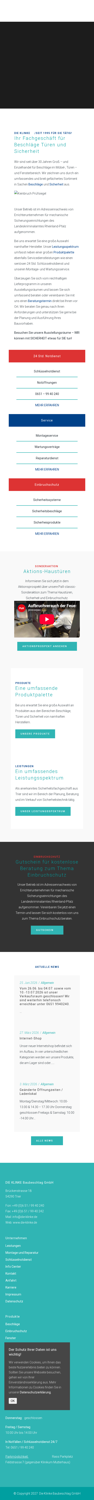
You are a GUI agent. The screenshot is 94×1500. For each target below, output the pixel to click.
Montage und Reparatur (21, 1252)
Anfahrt (10, 1280)
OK (13, 1401)
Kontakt (10, 1273)
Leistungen (13, 1245)
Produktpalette (64, 252)
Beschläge (35, 184)
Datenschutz (14, 1301)
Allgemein (47, 983)
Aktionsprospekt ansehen (45, 646)
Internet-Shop (31, 1038)
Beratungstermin (40, 301)
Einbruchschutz (16, 1331)
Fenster (10, 1338)
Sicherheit (56, 184)
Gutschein (45, 930)
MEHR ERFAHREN (47, 405)
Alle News (44, 1140)
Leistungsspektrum (65, 246)
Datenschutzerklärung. (35, 1392)
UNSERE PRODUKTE (35, 733)
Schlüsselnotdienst (18, 1259)
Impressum (13, 1294)
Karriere (10, 1287)
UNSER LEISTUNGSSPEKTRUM (43, 811)
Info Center (13, 1266)
